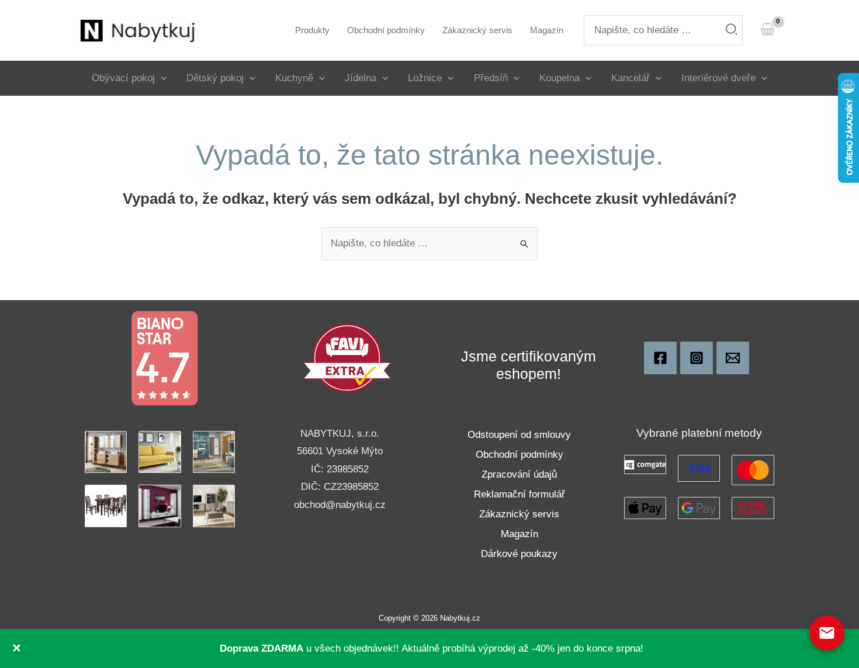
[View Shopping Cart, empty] (767, 30)
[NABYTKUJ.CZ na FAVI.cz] (347, 357)
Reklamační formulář (519, 494)
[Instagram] (696, 358)
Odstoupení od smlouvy (519, 434)
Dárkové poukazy (519, 553)
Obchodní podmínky (519, 454)
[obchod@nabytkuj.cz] (732, 358)
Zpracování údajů (519, 474)
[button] (161, 78)
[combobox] (663, 31)
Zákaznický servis (519, 514)
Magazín (519, 534)
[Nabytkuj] (660, 358)
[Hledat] (732, 31)
